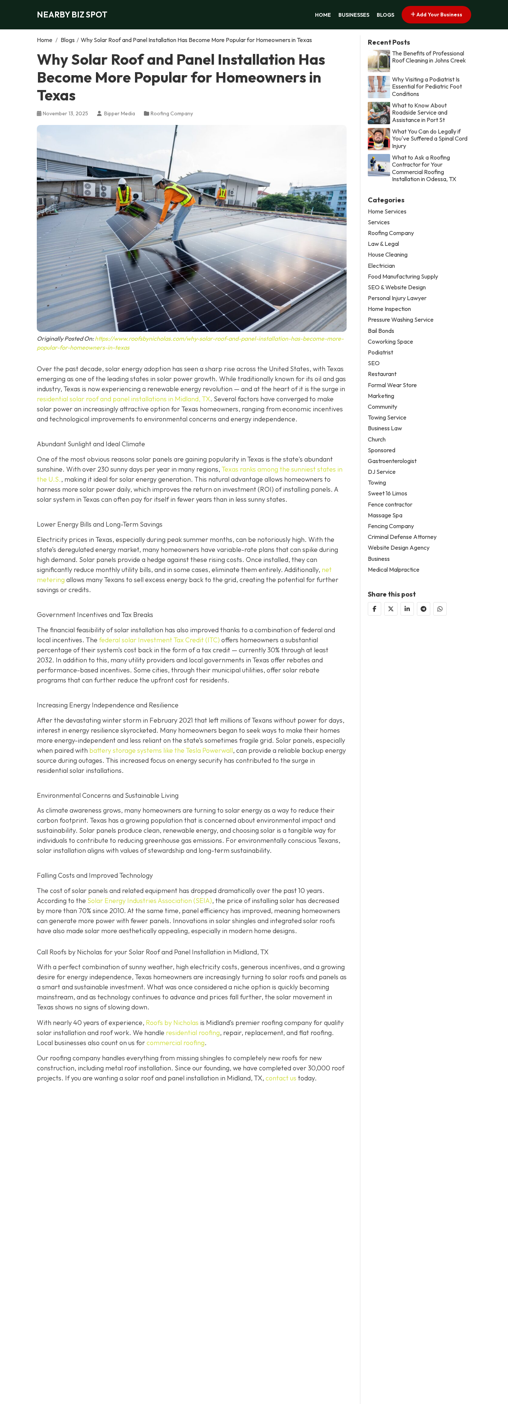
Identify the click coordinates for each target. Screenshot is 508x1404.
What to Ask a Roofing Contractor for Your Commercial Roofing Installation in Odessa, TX (424, 168)
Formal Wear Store (392, 385)
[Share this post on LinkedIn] (407, 609)
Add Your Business (438, 14)
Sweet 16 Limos (387, 493)
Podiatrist (380, 352)
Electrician (381, 265)
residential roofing (193, 1032)
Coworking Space (390, 341)
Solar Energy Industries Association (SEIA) (149, 900)
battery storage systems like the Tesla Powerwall (160, 750)
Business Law (385, 428)
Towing (377, 482)
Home (323, 15)
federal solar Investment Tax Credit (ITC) (159, 640)
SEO (374, 363)
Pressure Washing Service (401, 319)
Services (379, 222)
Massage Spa (385, 515)
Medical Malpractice (393, 569)
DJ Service (382, 471)
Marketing (381, 395)
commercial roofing (176, 1042)
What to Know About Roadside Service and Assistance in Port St (419, 112)
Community (382, 406)
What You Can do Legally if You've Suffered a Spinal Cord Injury (429, 138)
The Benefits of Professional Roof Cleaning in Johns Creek (429, 57)
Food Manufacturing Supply (403, 276)
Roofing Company (172, 113)
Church (377, 439)
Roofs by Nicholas (172, 1022)
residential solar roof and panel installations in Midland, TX (123, 399)
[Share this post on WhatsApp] (440, 609)
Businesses (353, 15)
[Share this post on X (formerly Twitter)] (391, 609)
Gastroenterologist (392, 461)
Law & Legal (383, 243)
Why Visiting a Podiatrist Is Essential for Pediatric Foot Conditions (427, 86)
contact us (281, 1078)
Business (379, 558)
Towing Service (387, 417)
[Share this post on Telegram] (423, 609)
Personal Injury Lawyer (397, 298)
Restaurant (382, 373)
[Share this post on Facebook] (374, 609)
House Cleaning (388, 254)
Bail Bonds (381, 330)
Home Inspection (389, 308)
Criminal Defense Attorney (402, 536)
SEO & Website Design (397, 287)
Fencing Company (391, 526)
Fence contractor (390, 504)
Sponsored (381, 450)
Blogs (385, 15)
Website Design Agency (399, 547)
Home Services (387, 211)
